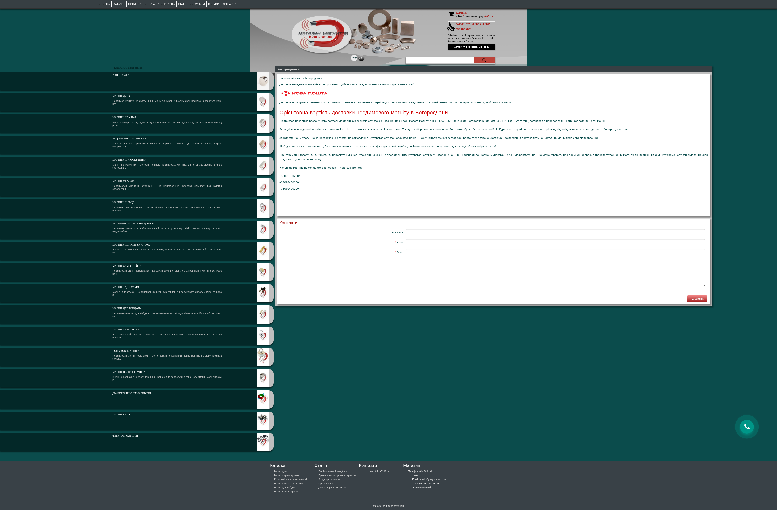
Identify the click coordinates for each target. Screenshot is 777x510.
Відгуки (213, 4)
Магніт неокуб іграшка (286, 491)
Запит (400, 252)
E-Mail (400, 242)
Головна (103, 4)
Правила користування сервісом (337, 475)
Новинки (134, 4)
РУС (354, 58)
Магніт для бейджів (285, 487)
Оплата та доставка (160, 4)
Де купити (197, 4)
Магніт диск (280, 471)
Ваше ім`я (398, 232)
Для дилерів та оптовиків (332, 487)
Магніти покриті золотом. (288, 483)
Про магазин (325, 483)
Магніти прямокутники (287, 475)
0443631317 (382, 471)
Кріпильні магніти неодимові (290, 479)
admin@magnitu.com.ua (432, 479)
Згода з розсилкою (329, 479)
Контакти (229, 4)
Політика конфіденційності (333, 471)
